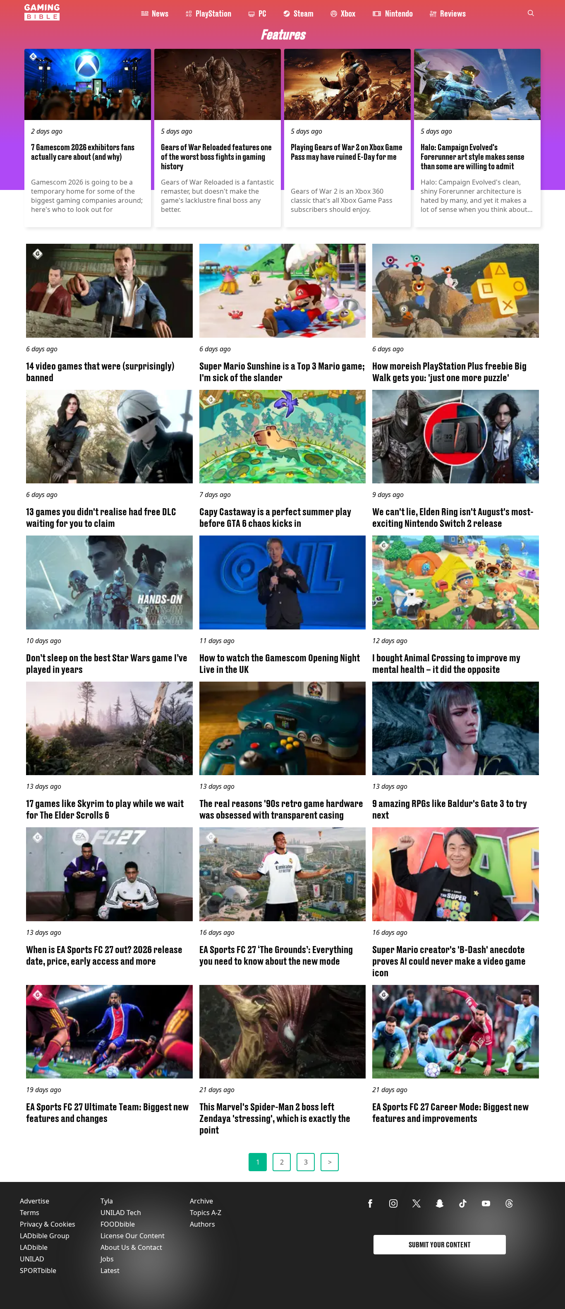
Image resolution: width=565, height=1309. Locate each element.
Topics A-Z (205, 1212)
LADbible (34, 1247)
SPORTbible (38, 1270)
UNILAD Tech (121, 1212)
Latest (110, 1270)
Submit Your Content (440, 1244)
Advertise (34, 1201)
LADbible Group (44, 1235)
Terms (29, 1212)
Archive (201, 1201)
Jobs (107, 1258)
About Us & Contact (131, 1247)
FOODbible (118, 1224)
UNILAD (32, 1258)
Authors (202, 1224)
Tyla (107, 1201)
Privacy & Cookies (47, 1224)
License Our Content (133, 1235)
